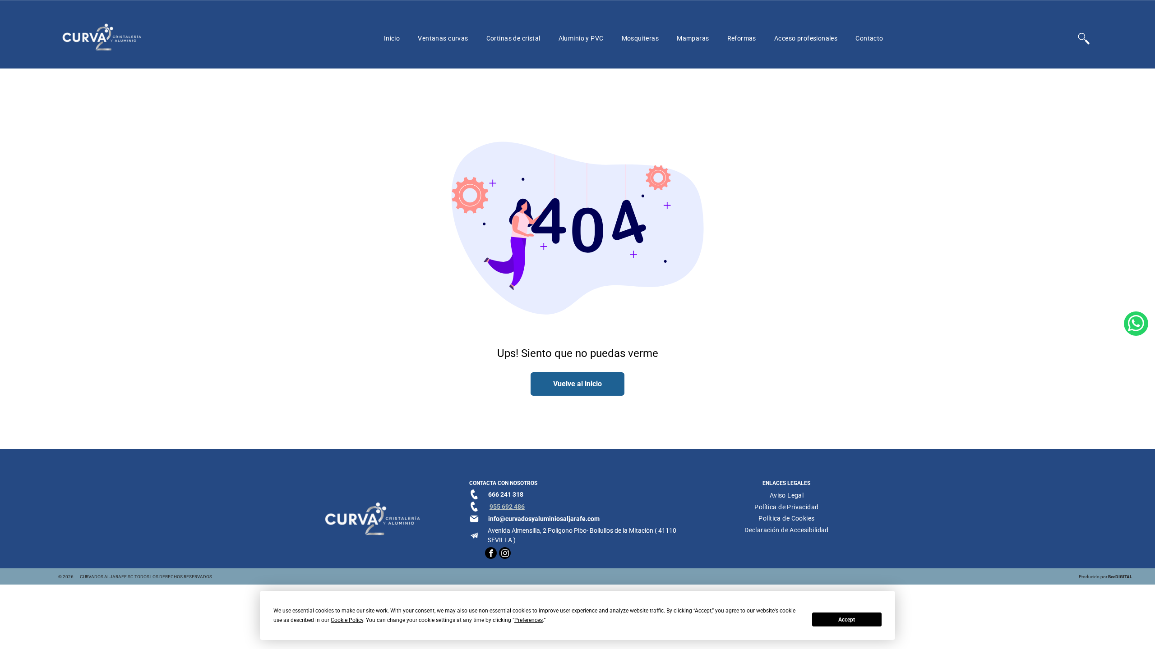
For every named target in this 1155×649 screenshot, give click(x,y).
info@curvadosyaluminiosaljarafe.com (544, 518)
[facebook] (491, 554)
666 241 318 (505, 494)
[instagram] (505, 554)
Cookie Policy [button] (347, 620)
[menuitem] (392, 38)
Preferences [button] (528, 620)
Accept (846, 620)
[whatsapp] (1136, 324)
